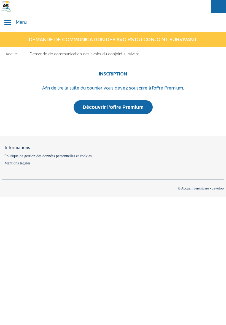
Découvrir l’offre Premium (113, 107)
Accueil (12, 54)
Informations (17, 147)
